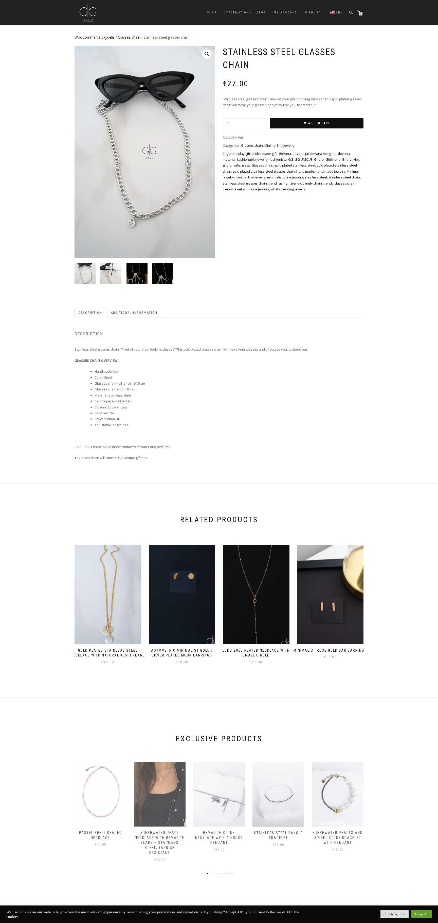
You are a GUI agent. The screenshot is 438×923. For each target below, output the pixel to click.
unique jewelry (257, 189)
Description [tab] (90, 313)
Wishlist (313, 12)
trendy (296, 183)
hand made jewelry (330, 171)
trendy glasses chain (339, 183)
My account (285, 12)
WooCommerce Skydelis (95, 37)
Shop (212, 12)
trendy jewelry (234, 189)
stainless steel (316, 177)
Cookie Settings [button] (395, 914)
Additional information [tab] (134, 313)
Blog (261, 12)
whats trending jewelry (288, 189)
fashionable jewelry (252, 159)
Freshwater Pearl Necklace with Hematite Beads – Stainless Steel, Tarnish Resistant (100, 842)
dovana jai (301, 153)
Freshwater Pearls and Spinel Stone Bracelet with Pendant (278, 838)
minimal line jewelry (250, 177)
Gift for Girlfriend (327, 159)
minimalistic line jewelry (285, 177)
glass (246, 165)
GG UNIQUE (304, 159)
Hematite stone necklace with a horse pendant (160, 838)
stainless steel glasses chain (245, 183)
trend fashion (278, 183)
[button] (206, 54)
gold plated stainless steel (295, 165)
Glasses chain (129, 37)
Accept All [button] (421, 914)
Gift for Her (350, 159)
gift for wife (231, 165)
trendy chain (312, 183)
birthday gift (241, 153)
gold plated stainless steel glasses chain (264, 171)
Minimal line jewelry (279, 145)
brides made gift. (265, 153)
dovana (285, 153)
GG (290, 159)
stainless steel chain (344, 177)
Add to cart (319, 123)
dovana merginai (323, 153)
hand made (305, 171)
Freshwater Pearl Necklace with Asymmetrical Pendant (338, 838)
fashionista (278, 159)
